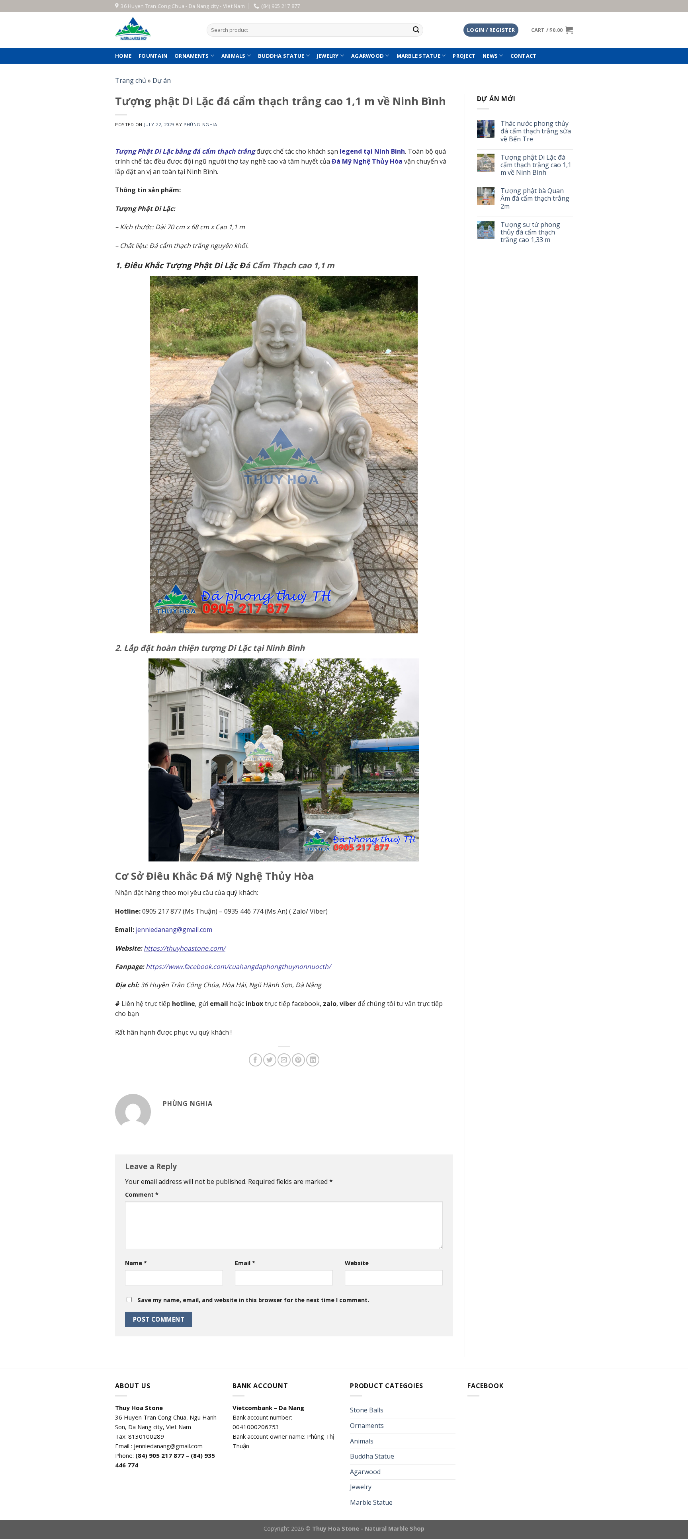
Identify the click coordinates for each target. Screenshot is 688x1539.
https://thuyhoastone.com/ (184, 948)
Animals (233, 55)
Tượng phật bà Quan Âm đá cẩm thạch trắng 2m (534, 198)
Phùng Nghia (200, 124)
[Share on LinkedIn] (312, 1059)
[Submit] (416, 30)
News (490, 55)
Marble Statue (418, 55)
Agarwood (367, 55)
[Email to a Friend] (284, 1059)
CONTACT (523, 55)
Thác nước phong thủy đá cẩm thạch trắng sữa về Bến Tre (535, 131)
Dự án (161, 80)
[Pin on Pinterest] (298, 1059)
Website (357, 1263)
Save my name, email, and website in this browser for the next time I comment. (253, 1300)
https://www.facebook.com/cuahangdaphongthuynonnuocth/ (238, 966)
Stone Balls (366, 1410)
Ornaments (191, 55)
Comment (141, 1194)
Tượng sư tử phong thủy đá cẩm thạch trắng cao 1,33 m (530, 232)
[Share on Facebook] (255, 1059)
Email (245, 1263)
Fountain (153, 55)
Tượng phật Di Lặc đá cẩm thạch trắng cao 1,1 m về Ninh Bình (535, 165)
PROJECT (464, 55)
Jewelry (328, 55)
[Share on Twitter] (269, 1059)
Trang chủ (130, 80)
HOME (123, 55)
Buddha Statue (281, 55)
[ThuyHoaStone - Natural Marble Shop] (155, 30)
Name (136, 1263)
